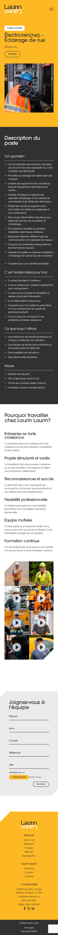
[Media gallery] (17, 573)
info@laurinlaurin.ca (29, 897)
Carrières (29, 876)
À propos (29, 869)
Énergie (29, 848)
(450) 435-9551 (29, 901)
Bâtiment (29, 844)
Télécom (29, 852)
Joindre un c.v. (17, 773)
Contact (29, 873)
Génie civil (29, 840)
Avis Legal (29, 928)
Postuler (12, 54)
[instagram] (29, 909)
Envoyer (41, 784)
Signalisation (29, 856)
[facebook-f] (25, 909)
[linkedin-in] (33, 909)
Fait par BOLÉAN (29, 931)
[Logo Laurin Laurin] (13, 9)
